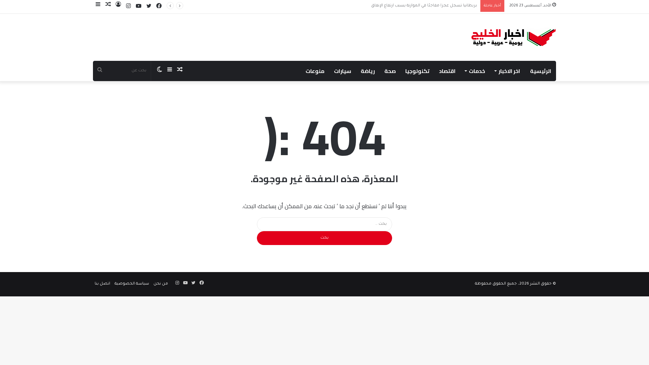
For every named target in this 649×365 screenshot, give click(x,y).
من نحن (160, 284)
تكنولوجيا (417, 71)
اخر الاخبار (509, 71)
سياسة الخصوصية (132, 284)
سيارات (342, 71)
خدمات (477, 71)
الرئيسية (540, 71)
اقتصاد (447, 71)
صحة (390, 71)
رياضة (368, 71)
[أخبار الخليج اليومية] (513, 37)
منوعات (315, 71)
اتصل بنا (102, 284)
